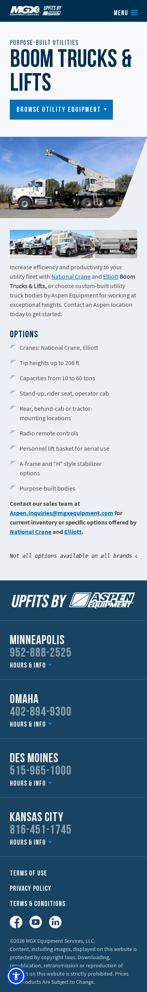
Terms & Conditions (37, 904)
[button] (61, 110)
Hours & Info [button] (28, 666)
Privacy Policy (30, 889)
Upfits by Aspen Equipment (36, 10)
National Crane (71, 276)
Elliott (110, 276)
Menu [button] (121, 13)
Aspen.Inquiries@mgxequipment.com (61, 513)
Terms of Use (28, 873)
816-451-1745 (41, 830)
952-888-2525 (41, 653)
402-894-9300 (41, 712)
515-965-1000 (41, 771)
